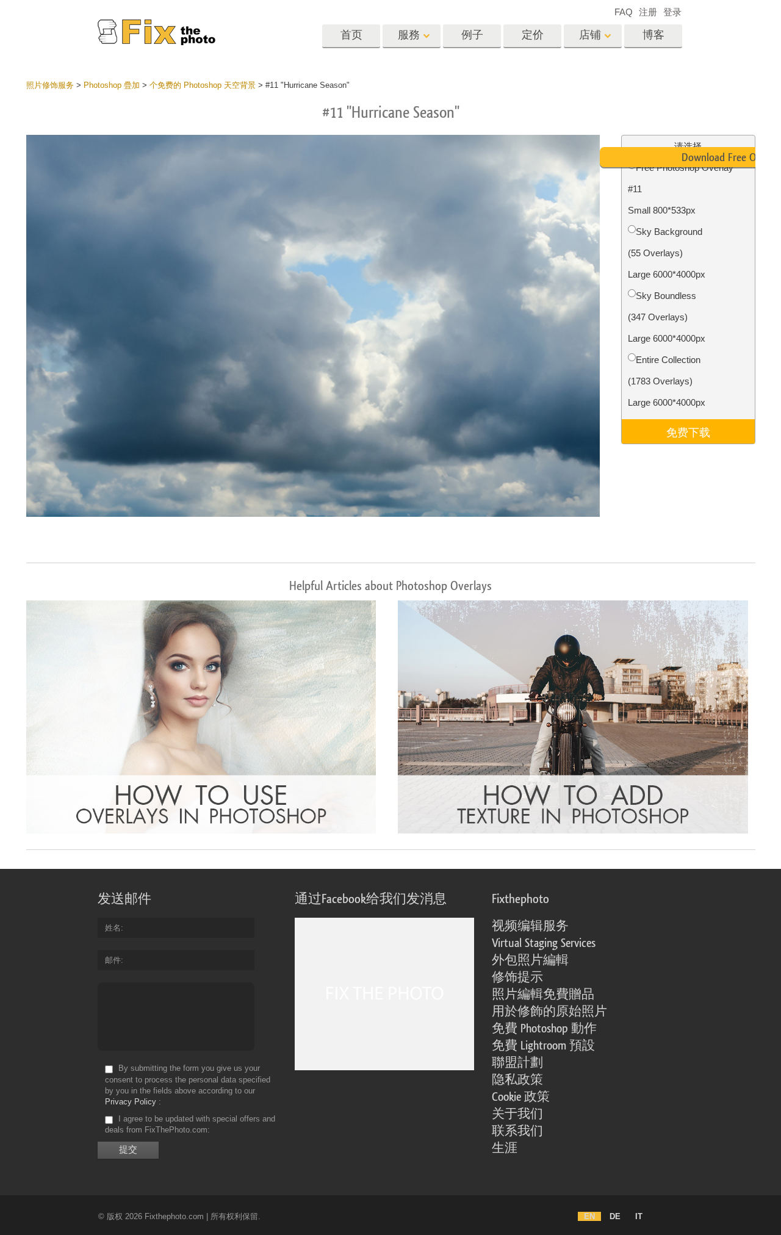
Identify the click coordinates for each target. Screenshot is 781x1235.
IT (638, 1216)
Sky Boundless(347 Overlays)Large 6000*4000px (666, 317)
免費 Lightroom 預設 (543, 1046)
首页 (351, 35)
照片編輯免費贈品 (543, 994)
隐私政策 (517, 1080)
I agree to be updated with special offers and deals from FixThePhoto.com (190, 1124)
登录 (672, 12)
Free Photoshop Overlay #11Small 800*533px (680, 188)
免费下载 (688, 431)
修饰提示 (517, 977)
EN (589, 1216)
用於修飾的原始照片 (549, 1012)
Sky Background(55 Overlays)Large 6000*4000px (666, 252)
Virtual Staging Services (544, 943)
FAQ (623, 12)
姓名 (113, 927)
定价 (533, 35)
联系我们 (517, 1131)
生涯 (504, 1148)
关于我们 (517, 1114)
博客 (653, 35)
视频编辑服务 (530, 926)
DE (615, 1216)
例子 (472, 35)
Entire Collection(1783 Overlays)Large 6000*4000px (666, 381)
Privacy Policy (130, 1101)
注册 (648, 12)
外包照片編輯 (530, 960)
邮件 (113, 960)
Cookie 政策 (521, 1097)
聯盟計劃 (517, 1063)
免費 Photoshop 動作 (544, 1029)
